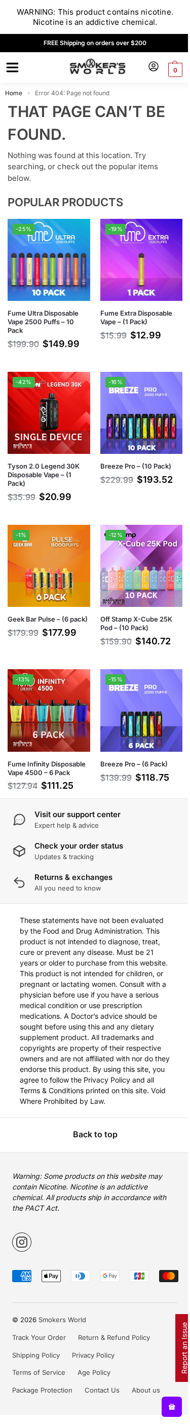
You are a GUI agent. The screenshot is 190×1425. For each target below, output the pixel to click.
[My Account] (153, 67)
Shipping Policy (36, 1355)
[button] (174, 70)
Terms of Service (38, 1372)
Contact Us (102, 1390)
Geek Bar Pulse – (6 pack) (48, 619)
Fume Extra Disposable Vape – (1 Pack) (136, 317)
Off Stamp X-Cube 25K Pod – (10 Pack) (136, 623)
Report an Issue (184, 1348)
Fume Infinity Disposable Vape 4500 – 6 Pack (47, 768)
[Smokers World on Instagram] (21, 1242)
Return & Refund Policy (114, 1337)
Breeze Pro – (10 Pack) (135, 466)
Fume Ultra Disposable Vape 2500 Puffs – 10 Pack (43, 321)
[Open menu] (10, 67)
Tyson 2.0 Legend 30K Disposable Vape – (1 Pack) (44, 474)
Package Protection (42, 1390)
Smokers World (62, 1320)
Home (13, 93)
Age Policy (94, 1372)
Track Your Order (39, 1337)
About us (146, 1390)
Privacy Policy (93, 1355)
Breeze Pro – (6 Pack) (134, 764)
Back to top (95, 1134)
